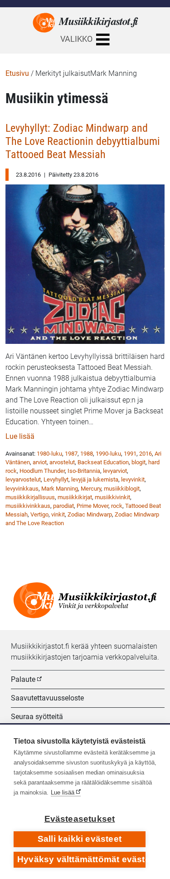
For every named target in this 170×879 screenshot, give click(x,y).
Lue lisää (19, 436)
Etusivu (17, 73)
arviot (40, 462)
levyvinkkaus (22, 488)
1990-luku (108, 453)
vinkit (58, 514)
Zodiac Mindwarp (90, 514)
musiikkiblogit (122, 488)
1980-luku (49, 453)
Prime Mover (92, 505)
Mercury (91, 488)
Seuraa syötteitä (37, 716)
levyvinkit (133, 479)
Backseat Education (103, 462)
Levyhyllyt (56, 479)
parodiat (63, 505)
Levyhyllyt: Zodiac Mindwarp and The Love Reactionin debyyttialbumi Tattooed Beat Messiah (82, 141)
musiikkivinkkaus (27, 505)
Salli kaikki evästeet (79, 839)
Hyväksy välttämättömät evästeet (81, 859)
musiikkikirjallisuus (30, 497)
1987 (71, 453)
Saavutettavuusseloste (47, 698)
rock (116, 505)
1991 (130, 453)
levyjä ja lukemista (94, 479)
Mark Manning (59, 488)
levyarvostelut (23, 479)
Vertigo (39, 514)
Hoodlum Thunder (42, 470)
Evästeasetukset (79, 819)
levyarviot (115, 470)
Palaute (23, 679)
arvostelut (62, 462)
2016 (145, 453)
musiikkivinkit (112, 497)
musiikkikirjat (75, 497)
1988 (86, 453)
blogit (138, 462)
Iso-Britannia (84, 470)
